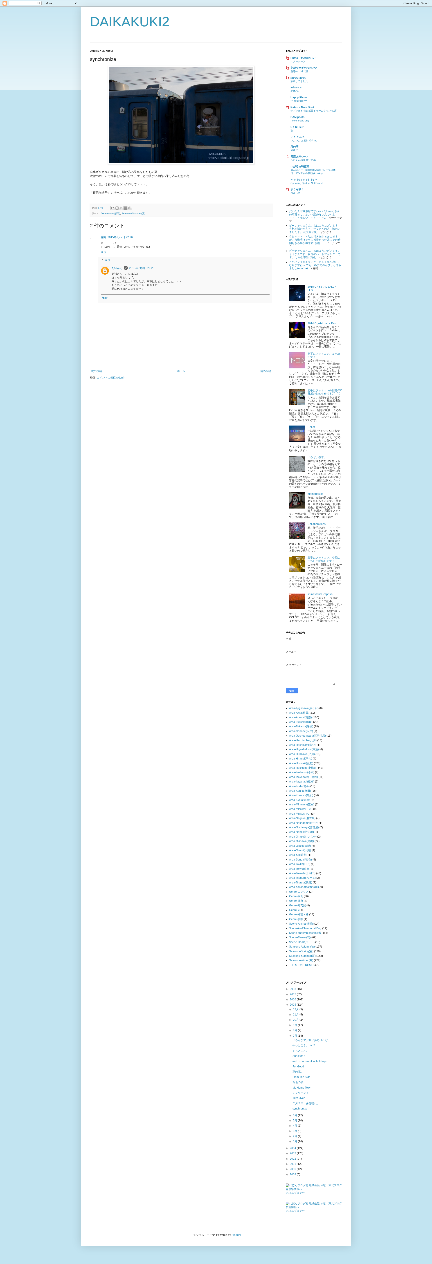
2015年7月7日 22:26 (120, 237)
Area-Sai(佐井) (298, 854)
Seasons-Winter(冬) (301, 960)
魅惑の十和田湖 (299, 71)
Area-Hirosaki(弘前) (301, 763)
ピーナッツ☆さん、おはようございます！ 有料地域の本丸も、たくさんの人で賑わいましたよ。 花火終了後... (314, 229)
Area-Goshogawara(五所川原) (307, 735)
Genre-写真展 (297, 905)
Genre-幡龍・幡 (298, 914)
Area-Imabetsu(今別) (301, 772)
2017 (293, 994)
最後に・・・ (297, 150)
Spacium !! (298, 1056)
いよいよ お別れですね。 (304, 140)
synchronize (299, 1108)
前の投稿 (265, 371)
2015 (293, 1004)
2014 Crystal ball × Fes (322, 323)
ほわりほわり (298, 77)
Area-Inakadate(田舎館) (303, 777)
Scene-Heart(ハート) (302, 942)
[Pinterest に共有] (130, 208)
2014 (293, 1148)
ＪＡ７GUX (297, 137)
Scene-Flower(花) (300, 937)
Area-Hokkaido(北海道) (303, 767)
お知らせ (295, 192)
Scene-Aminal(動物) (301, 923)
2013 (293, 1153)
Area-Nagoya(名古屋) (302, 818)
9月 (295, 1025)
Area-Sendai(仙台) (300, 859)
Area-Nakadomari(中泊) (303, 823)
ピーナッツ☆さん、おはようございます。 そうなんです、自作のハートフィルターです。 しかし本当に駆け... (314, 254)
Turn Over (298, 1098)
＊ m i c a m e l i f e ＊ (303, 179)
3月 (295, 1131)
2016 (293, 999)
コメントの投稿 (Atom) (110, 377)
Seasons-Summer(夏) (134, 213)
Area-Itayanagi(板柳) (301, 781)
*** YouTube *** (298, 100)
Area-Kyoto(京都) (299, 800)
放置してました (299, 81)
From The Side (301, 1077)
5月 (295, 1120)
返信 (103, 252)
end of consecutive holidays (309, 1061)
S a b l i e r (297, 127)
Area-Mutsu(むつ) (299, 813)
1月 (295, 1141)
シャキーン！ (300, 1092)
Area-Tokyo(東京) (299, 868)
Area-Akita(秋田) (299, 712)
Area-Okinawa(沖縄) (301, 841)
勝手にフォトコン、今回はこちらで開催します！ (324, 559)
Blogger (236, 1235)
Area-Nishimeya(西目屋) (304, 827)
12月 (296, 1009)
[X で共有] (121, 208)
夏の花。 (297, 1071)
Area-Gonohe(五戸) (301, 731)
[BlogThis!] (117, 208)
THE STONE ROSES (302, 965)
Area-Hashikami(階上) (302, 744)
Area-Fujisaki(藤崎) (301, 722)
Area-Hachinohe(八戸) (303, 740)
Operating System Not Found (306, 183)
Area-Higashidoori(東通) (304, 749)
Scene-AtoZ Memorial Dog (305, 928)
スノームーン (297, 61)
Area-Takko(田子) (299, 864)
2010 (293, 1169)
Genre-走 (294, 910)
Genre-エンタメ (298, 891)
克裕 (103, 237)
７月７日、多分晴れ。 (306, 1103)
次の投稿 (96, 371)
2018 (293, 989)
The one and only (299, 120)
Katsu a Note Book (302, 107)
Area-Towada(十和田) (302, 873)
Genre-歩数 (296, 919)
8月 (295, 1030)
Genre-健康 (296, 900)
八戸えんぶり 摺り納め (303, 160)
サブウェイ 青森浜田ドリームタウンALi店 (313, 110)
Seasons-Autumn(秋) (302, 946)
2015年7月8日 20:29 (141, 268)
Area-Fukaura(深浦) (301, 726)
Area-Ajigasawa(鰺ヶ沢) (304, 708)
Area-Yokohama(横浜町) (304, 887)
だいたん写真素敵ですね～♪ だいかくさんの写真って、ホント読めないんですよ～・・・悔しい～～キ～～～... (314, 214)
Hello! (311, 427)
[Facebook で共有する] (125, 208)
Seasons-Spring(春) (301, 951)
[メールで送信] (112, 208)
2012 (293, 1158)
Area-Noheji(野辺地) (301, 832)
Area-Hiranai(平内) (300, 758)
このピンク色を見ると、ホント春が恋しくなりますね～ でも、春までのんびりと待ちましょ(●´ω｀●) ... (315, 265)
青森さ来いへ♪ (299, 156)
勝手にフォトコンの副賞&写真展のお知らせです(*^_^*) (325, 392)
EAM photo (297, 117)
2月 (295, 1136)
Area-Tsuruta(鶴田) (300, 882)
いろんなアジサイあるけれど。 (311, 1040)
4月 (295, 1125)
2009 (293, 1174)
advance (296, 87)
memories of (315, 493)
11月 (296, 1014)
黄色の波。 (299, 1082)
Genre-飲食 (296, 896)
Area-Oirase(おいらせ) (303, 836)
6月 (295, 1115)
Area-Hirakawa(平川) (302, 754)
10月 (296, 1019)
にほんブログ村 (295, 1193)
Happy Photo (298, 97)
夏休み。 (295, 91)
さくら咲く (297, 189)
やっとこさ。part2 (303, 1045)
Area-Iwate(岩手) (299, 786)
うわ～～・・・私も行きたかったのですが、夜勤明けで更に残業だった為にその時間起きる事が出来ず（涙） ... (314, 240)
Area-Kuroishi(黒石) (301, 795)
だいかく (117, 268)
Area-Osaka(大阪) (300, 845)
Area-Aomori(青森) (300, 717)
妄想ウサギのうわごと (303, 67)
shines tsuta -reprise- (320, 594)
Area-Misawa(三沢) (301, 809)
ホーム (181, 371)
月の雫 (294, 146)
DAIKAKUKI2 (129, 21)
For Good (298, 1066)
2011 (293, 1163)
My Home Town (301, 1087)
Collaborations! (317, 524)
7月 (295, 1035)
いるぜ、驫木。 (317, 457)
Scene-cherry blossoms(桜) (305, 933)
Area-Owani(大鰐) (300, 850)
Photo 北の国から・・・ (306, 58)
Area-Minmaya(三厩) (301, 804)
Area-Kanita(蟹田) (110, 213)
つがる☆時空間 (299, 166)
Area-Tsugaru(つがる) (302, 877)
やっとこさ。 (300, 1050)
